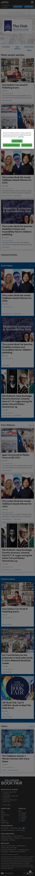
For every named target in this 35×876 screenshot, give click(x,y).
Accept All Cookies (26, 145)
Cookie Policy (21, 136)
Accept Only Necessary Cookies (11, 145)
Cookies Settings (17, 141)
